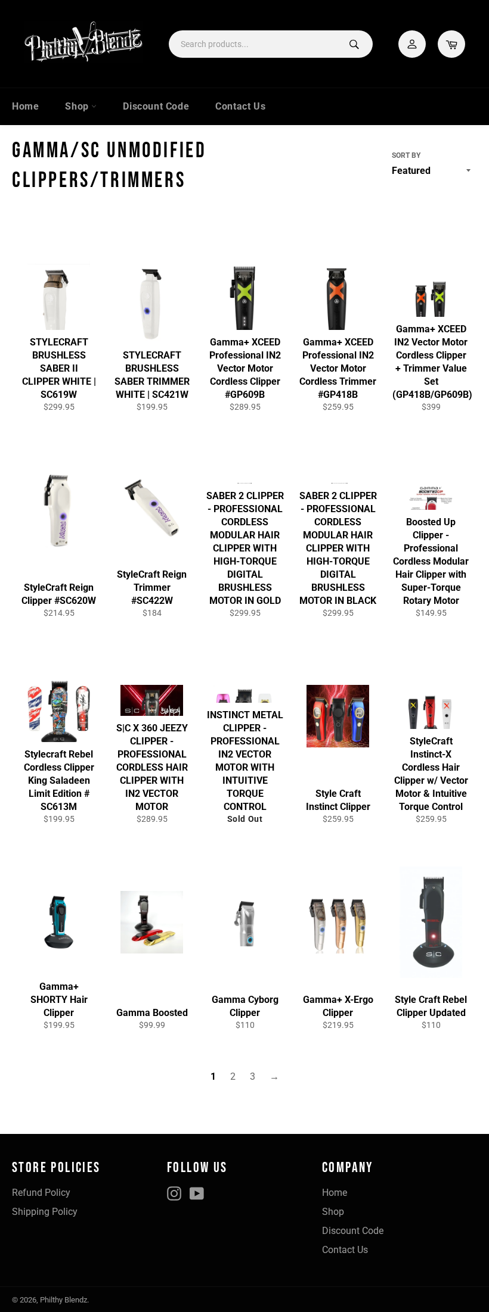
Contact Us (240, 106)
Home (25, 106)
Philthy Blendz (63, 1299)
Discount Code (156, 106)
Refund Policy (41, 1192)
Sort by (406, 155)
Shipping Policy (45, 1211)
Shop (78, 106)
